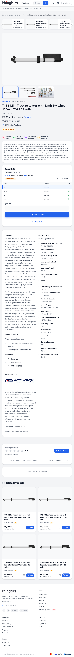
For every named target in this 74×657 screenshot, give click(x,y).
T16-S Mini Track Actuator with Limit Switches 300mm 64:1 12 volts (17, 517)
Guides (25, 610)
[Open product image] (37, 59)
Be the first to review (18, 101)
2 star (29, 460)
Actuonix (6, 101)
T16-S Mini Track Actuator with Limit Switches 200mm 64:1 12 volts (53, 564)
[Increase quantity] (67, 208)
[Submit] (45, 3)
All (6, 460)
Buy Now (38, 221)
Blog (15, 610)
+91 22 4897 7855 (10, 606)
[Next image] (69, 58)
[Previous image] (4, 58)
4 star (18, 460)
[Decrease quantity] (7, 208)
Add (31, 528)
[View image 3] (46, 92)
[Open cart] (58, 3)
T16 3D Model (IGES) (15, 366)
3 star (23, 460)
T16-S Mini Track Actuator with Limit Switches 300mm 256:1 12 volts (53, 517)
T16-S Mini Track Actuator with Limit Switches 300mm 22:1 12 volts (17, 564)
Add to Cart (39, 214)
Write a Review (63, 451)
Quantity (8, 204)
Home (4, 15)
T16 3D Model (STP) (15, 362)
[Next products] (71, 24)
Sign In (67, 3)
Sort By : (51, 460)
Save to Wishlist (64, 179)
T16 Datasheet (13, 359)
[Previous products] (2, 24)
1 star (35, 460)
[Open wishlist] (53, 3)
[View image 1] (10, 92)
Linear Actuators (14, 15)
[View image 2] (28, 92)
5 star (12, 460)
